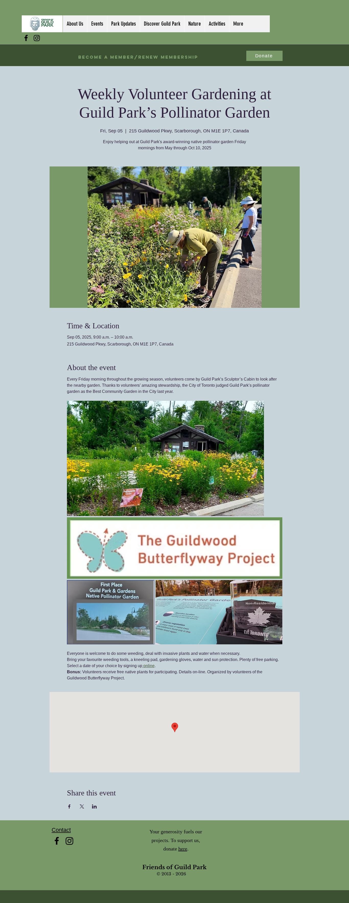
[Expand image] (165, 458)
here (182, 849)
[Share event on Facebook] (69, 806)
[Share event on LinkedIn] (94, 806)
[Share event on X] (81, 806)
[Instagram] (37, 38)
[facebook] (26, 38)
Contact (61, 830)
